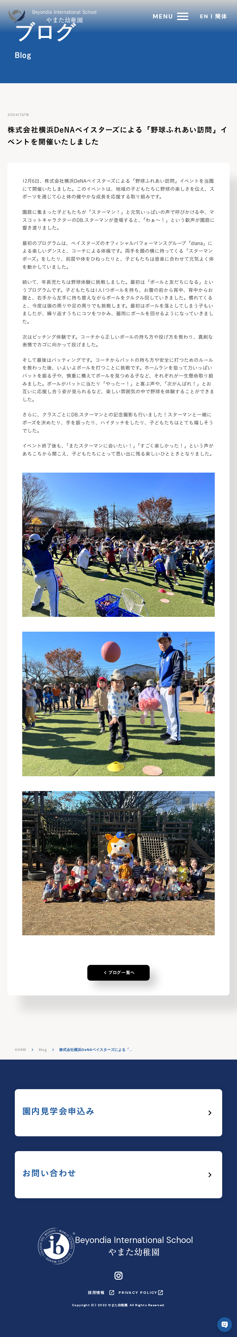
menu (182, 16)
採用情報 (96, 1292)
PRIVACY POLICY (137, 1292)
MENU (163, 16)
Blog (43, 1049)
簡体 (221, 16)
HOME (20, 1049)
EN (204, 16)
